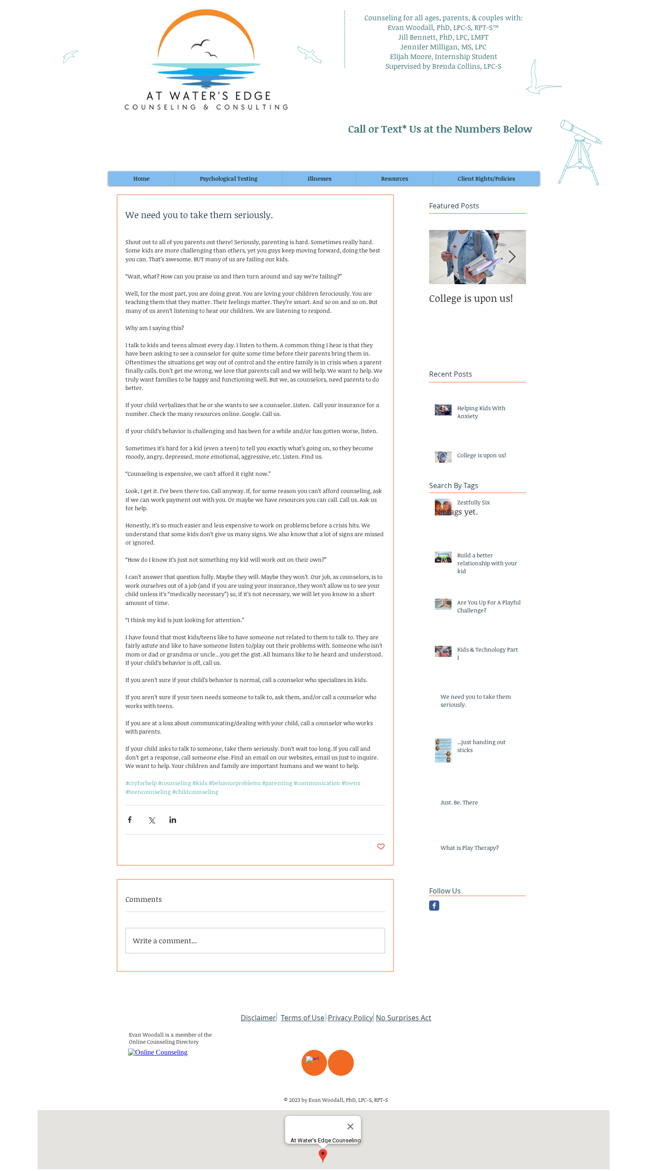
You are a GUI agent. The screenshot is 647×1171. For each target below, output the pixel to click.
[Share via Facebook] (129, 819)
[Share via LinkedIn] (173, 819)
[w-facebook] (312, 1062)
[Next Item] (512, 257)
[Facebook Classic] (434, 905)
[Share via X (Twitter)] (151, 819)
